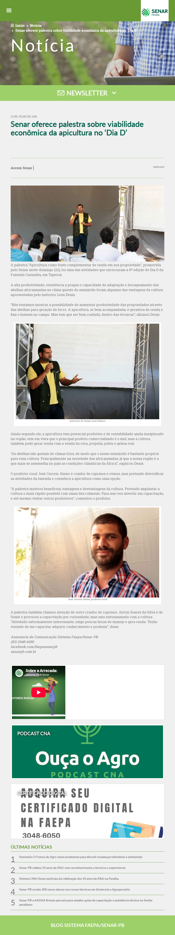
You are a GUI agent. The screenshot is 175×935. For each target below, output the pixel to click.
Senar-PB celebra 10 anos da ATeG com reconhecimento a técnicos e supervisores (72, 868)
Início (20, 25)
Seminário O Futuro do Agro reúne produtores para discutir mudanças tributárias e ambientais (80, 857)
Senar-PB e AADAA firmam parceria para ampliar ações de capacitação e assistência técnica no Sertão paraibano (85, 902)
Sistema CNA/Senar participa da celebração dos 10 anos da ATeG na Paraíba (69, 878)
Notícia (36, 25)
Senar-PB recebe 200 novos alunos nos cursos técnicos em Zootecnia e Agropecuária (74, 889)
